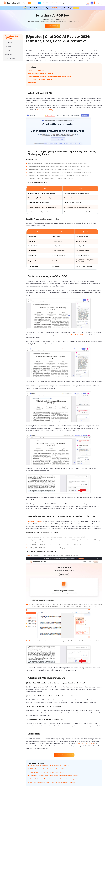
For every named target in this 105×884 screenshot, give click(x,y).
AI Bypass (24, 3)
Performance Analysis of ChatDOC (41, 73)
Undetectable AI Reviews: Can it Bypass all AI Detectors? (47, 772)
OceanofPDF (41, 110)
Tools (74, 3)
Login (98, 3)
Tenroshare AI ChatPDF (74, 335)
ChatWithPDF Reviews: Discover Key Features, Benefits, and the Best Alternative (54, 775)
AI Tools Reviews (10, 58)
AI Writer (35, 3)
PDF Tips (7, 50)
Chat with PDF (9, 46)
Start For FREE (51, 26)
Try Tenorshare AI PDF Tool (64, 755)
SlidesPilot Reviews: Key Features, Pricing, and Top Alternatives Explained (52, 782)
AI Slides (51, 3)
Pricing (81, 3)
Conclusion (32, 82)
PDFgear (52, 110)
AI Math (58, 3)
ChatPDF (45, 3)
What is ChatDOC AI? (36, 70)
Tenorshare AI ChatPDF (34, 521)
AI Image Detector (64, 3)
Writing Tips (8, 54)
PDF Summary (9, 42)
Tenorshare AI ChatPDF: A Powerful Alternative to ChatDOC (50, 76)
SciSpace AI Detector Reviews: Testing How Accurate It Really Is (49, 765)
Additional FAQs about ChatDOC (40, 79)
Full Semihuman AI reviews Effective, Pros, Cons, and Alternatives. (50, 769)
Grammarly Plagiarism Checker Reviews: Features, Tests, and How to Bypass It (53, 779)
